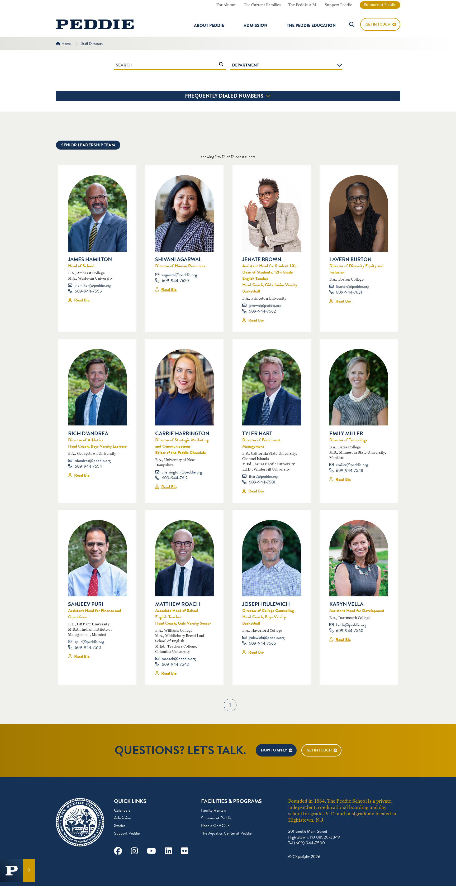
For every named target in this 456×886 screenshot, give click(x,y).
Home (66, 43)
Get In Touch (378, 24)
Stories (119, 825)
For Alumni (226, 5)
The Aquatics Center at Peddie (226, 833)
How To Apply (274, 750)
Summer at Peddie (380, 4)
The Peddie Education (311, 25)
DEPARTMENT (245, 65)
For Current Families (262, 5)
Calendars (122, 810)
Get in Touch (319, 750)
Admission (255, 25)
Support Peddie (338, 5)
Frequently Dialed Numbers (224, 96)
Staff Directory (92, 43)
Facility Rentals (213, 810)
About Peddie (209, 25)
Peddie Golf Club (215, 825)
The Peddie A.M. (302, 5)
